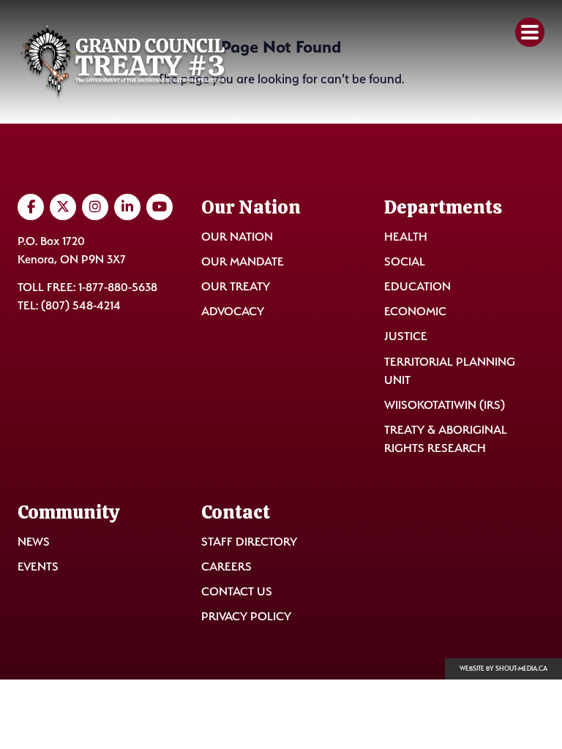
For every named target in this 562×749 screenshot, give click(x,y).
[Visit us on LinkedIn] (127, 207)
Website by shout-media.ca (503, 668)
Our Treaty (235, 286)
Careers (226, 566)
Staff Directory (249, 542)
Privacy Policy (246, 616)
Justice (405, 336)
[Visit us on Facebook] (31, 207)
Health (405, 237)
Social (404, 261)
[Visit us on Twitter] (63, 207)
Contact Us (236, 591)
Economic (415, 311)
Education (417, 286)
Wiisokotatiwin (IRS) (444, 405)
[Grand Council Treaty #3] (123, 62)
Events (38, 566)
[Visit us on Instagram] (95, 207)
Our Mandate (242, 261)
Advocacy (232, 311)
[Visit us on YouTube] (159, 207)
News (34, 542)
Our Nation (237, 237)
